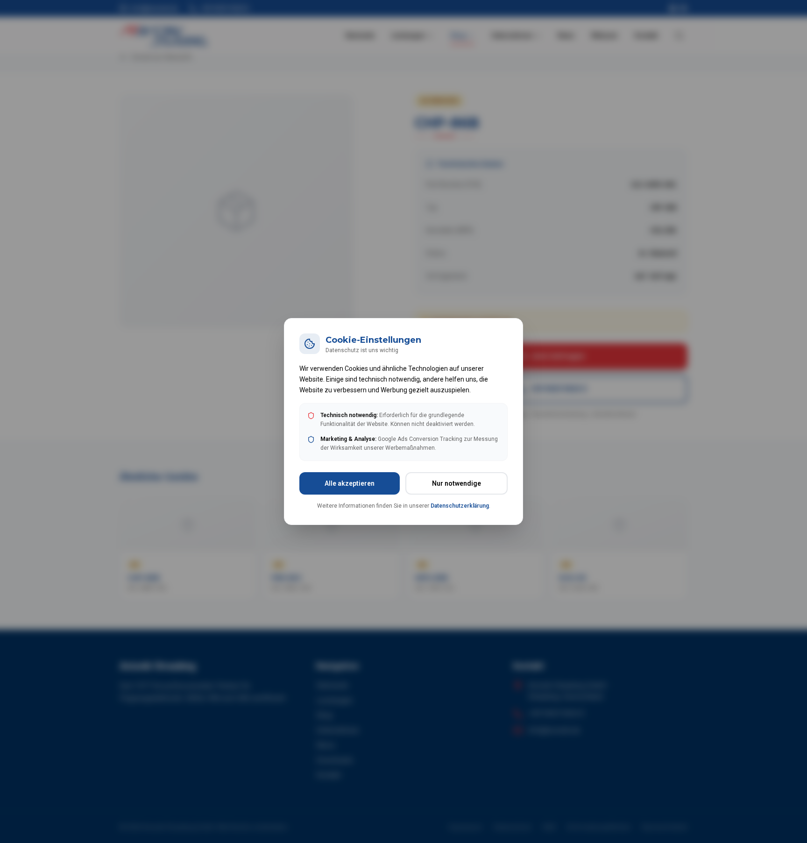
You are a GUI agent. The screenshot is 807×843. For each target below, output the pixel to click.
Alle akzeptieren (350, 483)
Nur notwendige (456, 483)
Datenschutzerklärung (460, 506)
